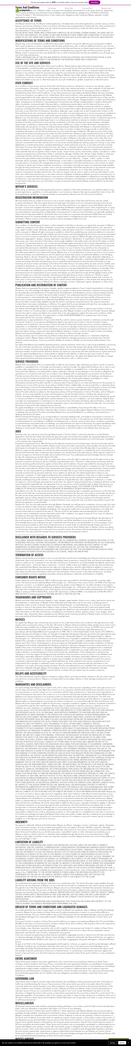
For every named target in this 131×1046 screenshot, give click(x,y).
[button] (52, 8)
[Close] (128, 1042)
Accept (122, 1043)
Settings (112, 1043)
